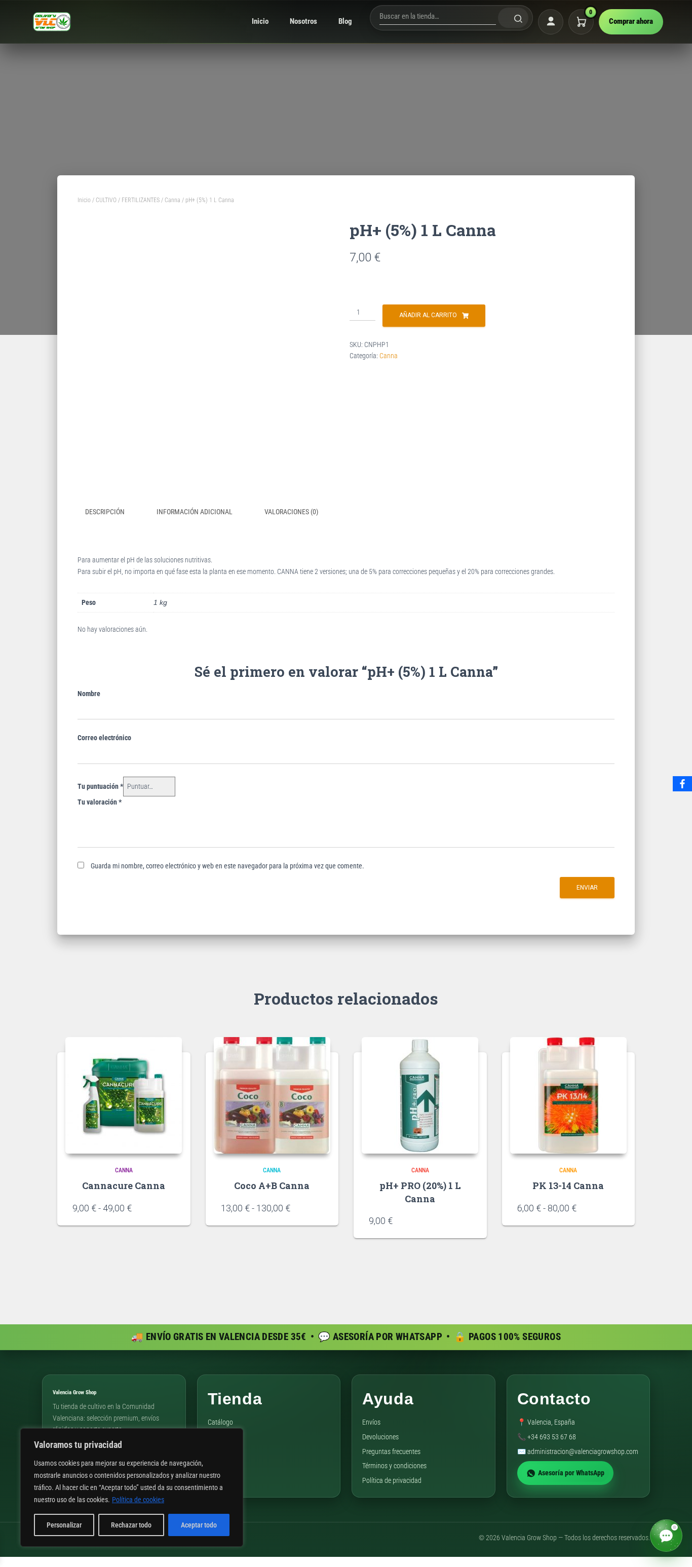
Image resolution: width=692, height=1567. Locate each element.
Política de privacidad (391, 1480)
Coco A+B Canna (272, 1185)
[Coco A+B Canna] (272, 1095)
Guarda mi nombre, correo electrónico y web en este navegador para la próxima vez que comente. (227, 866)
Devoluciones (380, 1437)
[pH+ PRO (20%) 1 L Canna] (420, 1095)
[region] (131, 1487)
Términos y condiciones (394, 1466)
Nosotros (303, 21)
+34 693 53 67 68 (551, 1437)
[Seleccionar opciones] (170, 1208)
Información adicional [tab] (195, 512)
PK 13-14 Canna (568, 1185)
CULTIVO (106, 200)
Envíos (371, 1422)
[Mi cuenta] (550, 21)
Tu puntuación (100, 786)
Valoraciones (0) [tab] (291, 512)
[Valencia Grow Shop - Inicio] (52, 21)
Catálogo (220, 1422)
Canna (172, 200)
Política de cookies (138, 1500)
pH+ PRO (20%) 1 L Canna (420, 1191)
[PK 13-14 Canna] (568, 1095)
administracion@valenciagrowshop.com (582, 1451)
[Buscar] (513, 18)
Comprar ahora (631, 21)
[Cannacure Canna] (123, 1095)
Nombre (89, 694)
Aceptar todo (199, 1525)
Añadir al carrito (428, 315)
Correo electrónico (104, 738)
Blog (345, 21)
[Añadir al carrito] (467, 1220)
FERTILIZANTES (141, 200)
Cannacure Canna (123, 1185)
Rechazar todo (131, 1525)
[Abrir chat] (666, 1535)
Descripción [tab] (105, 512)
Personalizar (64, 1525)
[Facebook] (682, 783)
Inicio (260, 21)
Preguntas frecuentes (391, 1451)
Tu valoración (100, 802)
